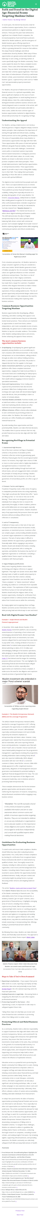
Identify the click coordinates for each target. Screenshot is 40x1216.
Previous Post (20, 1210)
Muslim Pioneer (7, 630)
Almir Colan (31, 937)
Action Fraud (6, 989)
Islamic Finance (7, 20)
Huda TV (5, 658)
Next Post (20, 1214)
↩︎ (14, 1166)
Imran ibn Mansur (13, 198)
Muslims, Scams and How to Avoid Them (23, 888)
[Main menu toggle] (36, 4)
